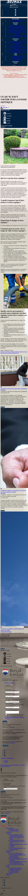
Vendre (15, 40)
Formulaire (8, 685)
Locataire (17, 34)
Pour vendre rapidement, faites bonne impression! (17, 47)
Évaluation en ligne (17, 58)
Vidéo (15, 53)
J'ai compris (5, 745)
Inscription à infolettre (9, 780)
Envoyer (4, 721)
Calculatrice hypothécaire (17, 56)
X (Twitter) (9, 116)
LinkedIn (8, 120)
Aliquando (4, 107)
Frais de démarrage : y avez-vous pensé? (17, 30)
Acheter (15, 24)
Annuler (2, 127)
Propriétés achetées (17, 20)
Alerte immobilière (17, 60)
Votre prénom (8, 689)
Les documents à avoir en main (17, 52)
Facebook (8, 113)
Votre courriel (8, 697)
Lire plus (3, 407)
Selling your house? (17, 45)
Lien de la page (9, 686)
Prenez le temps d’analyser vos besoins (17, 28)
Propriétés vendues (17, 21)
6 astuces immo (14, 5)
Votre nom (7, 693)
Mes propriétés (15, 18)
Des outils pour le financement (17, 29)
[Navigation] (6, 2)
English (14, 4)
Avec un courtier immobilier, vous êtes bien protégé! (17, 36)
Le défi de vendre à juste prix (17, 41)
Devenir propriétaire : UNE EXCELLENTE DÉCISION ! (17, 26)
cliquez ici (12, 742)
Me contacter (15, 61)
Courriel (8, 123)
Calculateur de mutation (17, 57)
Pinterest (8, 118)
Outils (15, 54)
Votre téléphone (9, 703)
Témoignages (15, 38)
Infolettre (6, 779)
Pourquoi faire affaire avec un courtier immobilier (17, 32)
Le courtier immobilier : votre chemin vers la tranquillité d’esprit (17, 50)
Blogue (15, 62)
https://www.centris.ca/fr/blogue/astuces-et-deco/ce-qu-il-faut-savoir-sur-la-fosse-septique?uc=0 (14, 352)
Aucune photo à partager (6, 125)
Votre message (8, 708)
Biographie (15, 22)
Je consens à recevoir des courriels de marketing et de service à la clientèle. (14, 716)
